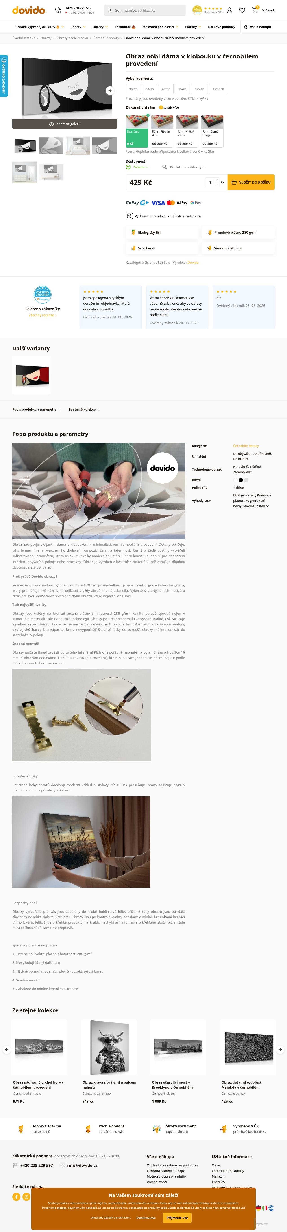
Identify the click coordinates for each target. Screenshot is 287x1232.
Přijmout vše (177, 1217)
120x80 (199, 89)
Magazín (218, 1176)
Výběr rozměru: (140, 78)
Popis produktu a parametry (34, 409)
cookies (61, 1208)
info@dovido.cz (82, 1165)
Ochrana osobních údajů (165, 1171)
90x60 (182, 89)
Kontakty (218, 1182)
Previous (6, 1049)
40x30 (150, 89)
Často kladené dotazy (228, 1171)
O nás (216, 1165)
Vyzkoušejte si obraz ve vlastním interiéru (168, 216)
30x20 (133, 89)
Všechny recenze (42, 315)
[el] (271, 1208)
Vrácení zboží (157, 1182)
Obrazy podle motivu (72, 38)
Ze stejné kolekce (82, 409)
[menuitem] (39, 27)
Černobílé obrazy (106, 38)
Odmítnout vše (146, 1217)
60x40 (166, 89)
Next (110, 90)
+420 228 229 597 (36, 1165)
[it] (265, 1208)
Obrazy (46, 38)
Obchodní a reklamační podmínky (172, 1165)
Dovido (193, 262)
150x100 (218, 89)
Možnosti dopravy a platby (167, 1176)
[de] (259, 1208)
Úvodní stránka (23, 38)
